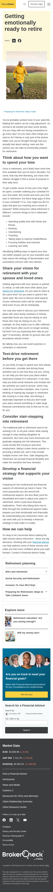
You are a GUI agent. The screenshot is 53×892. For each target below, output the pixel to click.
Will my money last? (28, 632)
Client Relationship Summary (17, 801)
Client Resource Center (15, 807)
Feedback (7, 827)
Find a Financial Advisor (15, 774)
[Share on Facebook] (19, 40)
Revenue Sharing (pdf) (13, 836)
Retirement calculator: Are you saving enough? (27, 620)
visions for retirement (13, 291)
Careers (8, 790)
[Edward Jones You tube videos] (24, 820)
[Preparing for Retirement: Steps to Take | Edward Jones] (46, 591)
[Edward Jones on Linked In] (11, 820)
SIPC (47, 865)
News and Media (11, 785)
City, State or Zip (12, 719)
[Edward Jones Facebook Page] (4, 820)
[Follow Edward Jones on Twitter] (18, 820)
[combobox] (26, 722)
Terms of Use (8, 845)
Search (26, 730)
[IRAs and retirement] (46, 571)
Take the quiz (26, 694)
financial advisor (41, 542)
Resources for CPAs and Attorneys (20, 796)
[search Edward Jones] (24, 4)
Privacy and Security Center (14, 831)
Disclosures (9, 779)
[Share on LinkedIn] (14, 40)
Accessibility (8, 840)
